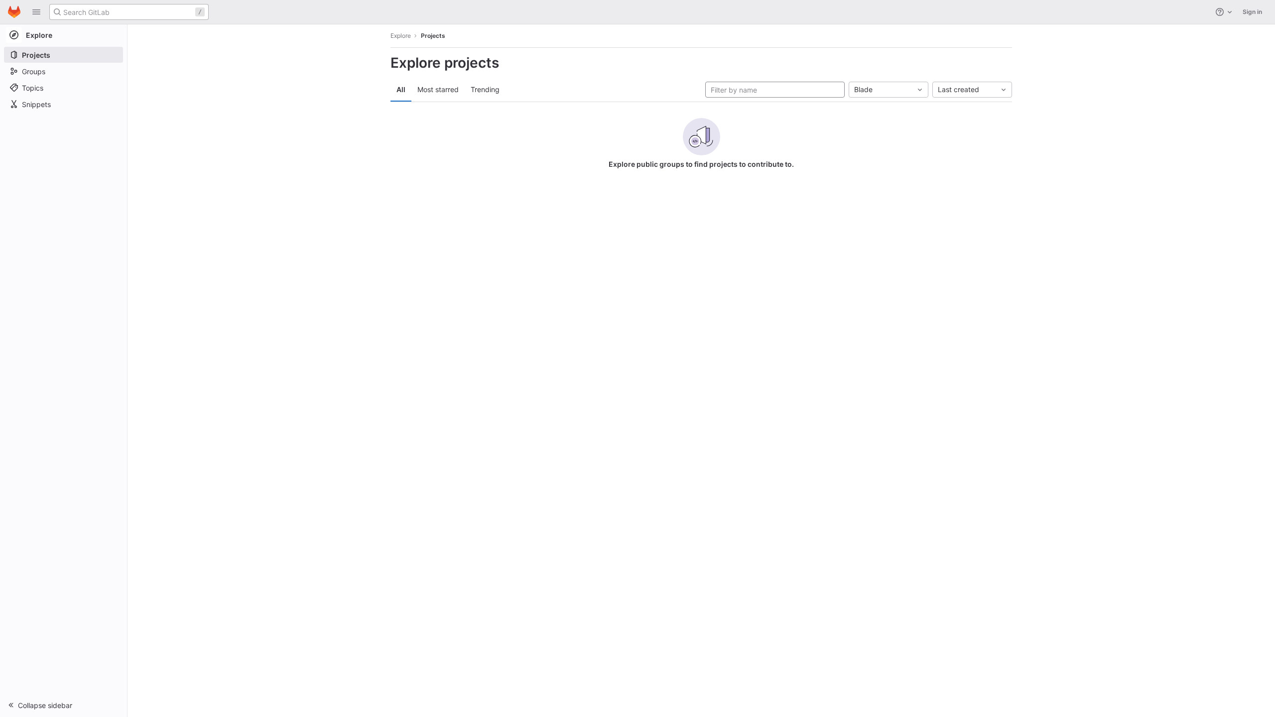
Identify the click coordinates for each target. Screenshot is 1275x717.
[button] (36, 12)
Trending (485, 89)
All (400, 89)
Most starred (438, 89)
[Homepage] (14, 12)
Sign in (1252, 11)
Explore (400, 35)
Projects (433, 35)
